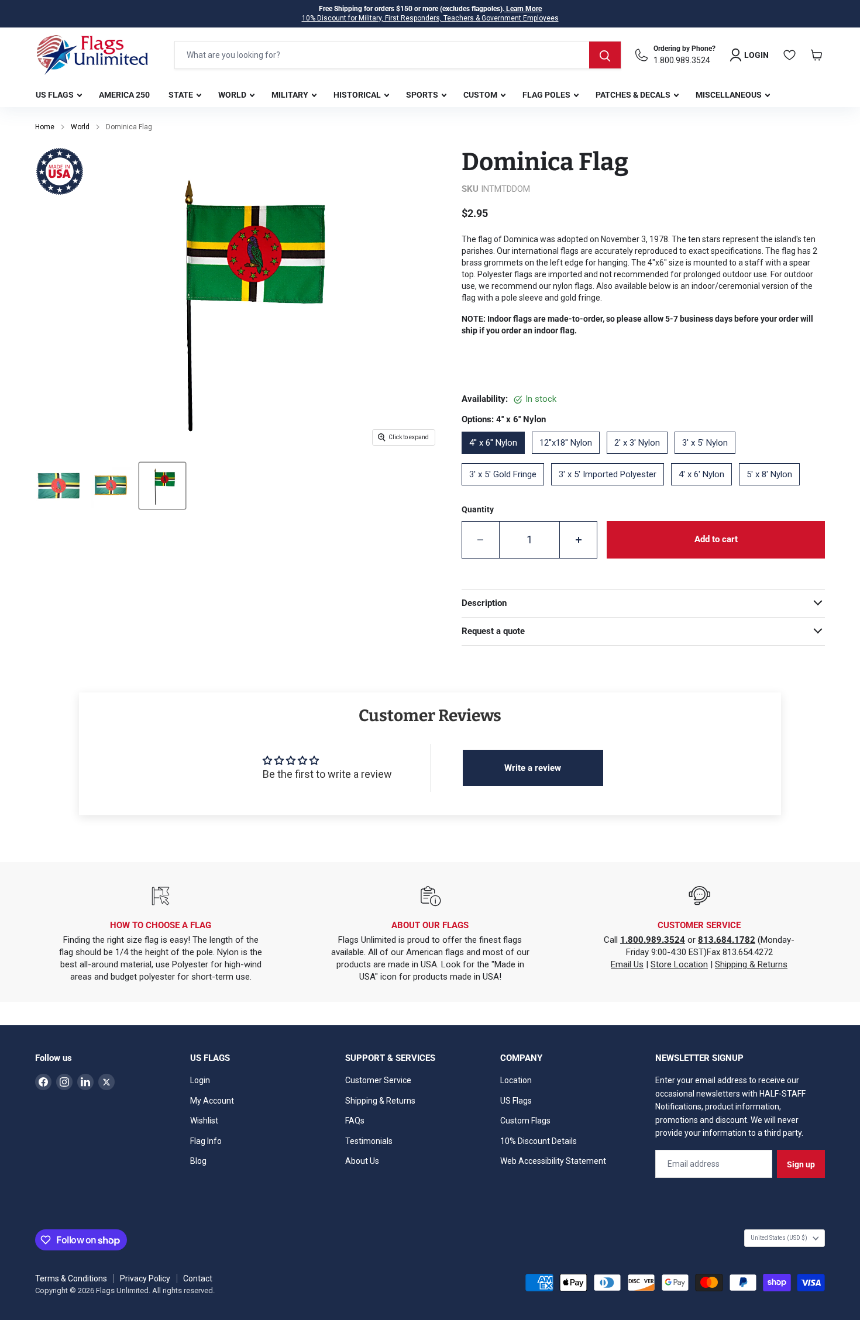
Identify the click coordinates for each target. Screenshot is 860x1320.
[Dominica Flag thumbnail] (58, 486)
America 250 (124, 94)
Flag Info (206, 1141)
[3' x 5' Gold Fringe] (506, 489)
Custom (481, 94)
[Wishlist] (790, 55)
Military (290, 94)
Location (516, 1080)
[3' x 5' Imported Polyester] (611, 489)
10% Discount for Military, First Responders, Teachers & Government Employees (430, 18)
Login (200, 1080)
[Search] (605, 55)
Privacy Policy (145, 1278)
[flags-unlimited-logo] (92, 55)
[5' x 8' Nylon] (773, 489)
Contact (197, 1278)
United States (779, 1238)
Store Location (679, 964)
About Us (362, 1161)
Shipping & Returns (751, 964)
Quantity (478, 509)
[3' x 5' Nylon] (708, 458)
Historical (358, 94)
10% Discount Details (538, 1141)
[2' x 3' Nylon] (641, 458)
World (233, 94)
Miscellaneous (729, 94)
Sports (423, 94)
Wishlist (204, 1120)
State (181, 94)
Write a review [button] (532, 768)
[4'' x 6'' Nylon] (497, 458)
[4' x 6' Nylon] (705, 489)
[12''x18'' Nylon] (569, 458)
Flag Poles (547, 94)
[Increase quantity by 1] (578, 540)
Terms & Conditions (71, 1278)
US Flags (55, 94)
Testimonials (369, 1141)
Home (44, 127)
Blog (198, 1161)
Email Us (627, 964)
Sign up (801, 1164)
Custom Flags (525, 1120)
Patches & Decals (634, 94)
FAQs (354, 1120)
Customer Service (378, 1080)
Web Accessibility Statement (553, 1161)
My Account (212, 1100)
